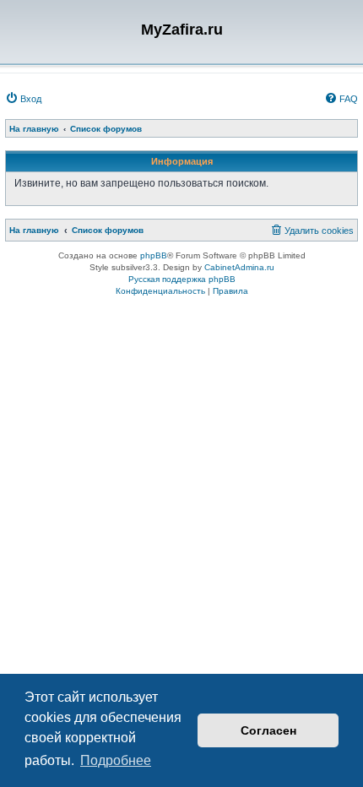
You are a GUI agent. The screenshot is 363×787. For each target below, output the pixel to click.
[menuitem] (23, 99)
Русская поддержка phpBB (182, 279)
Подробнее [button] (115, 760)
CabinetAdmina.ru (239, 267)
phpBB (153, 255)
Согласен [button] (268, 730)
